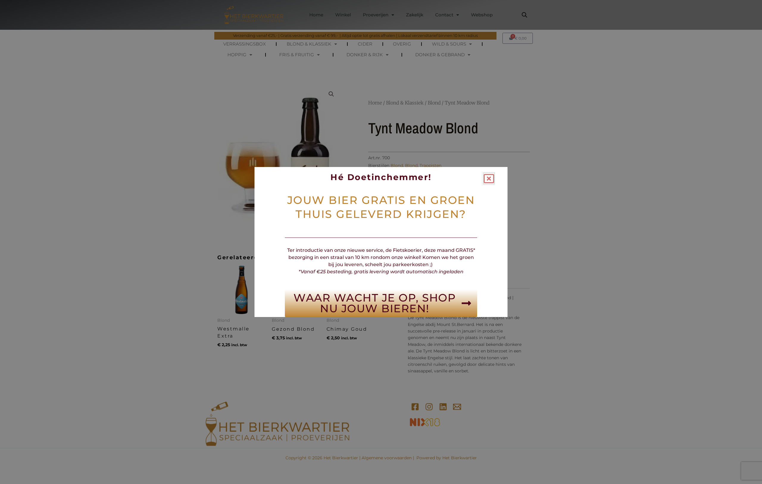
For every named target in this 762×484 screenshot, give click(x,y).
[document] (381, 242)
